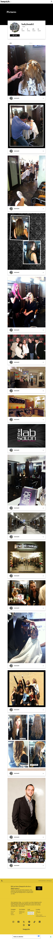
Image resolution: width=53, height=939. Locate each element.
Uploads (33, 30)
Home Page (13, 911)
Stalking (28, 30)
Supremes (12, 914)
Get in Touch (39, 888)
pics (11, 43)
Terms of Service (30, 910)
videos (30, 43)
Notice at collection (18, 936)
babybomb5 (28, 24)
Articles (12, 912)
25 (33, 29)
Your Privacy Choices (30, 936)
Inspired (39, 30)
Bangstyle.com (21, 911)
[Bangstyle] (5, 2)
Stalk (15, 35)
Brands (12, 913)
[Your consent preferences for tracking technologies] (51, 937)
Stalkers (23, 30)
